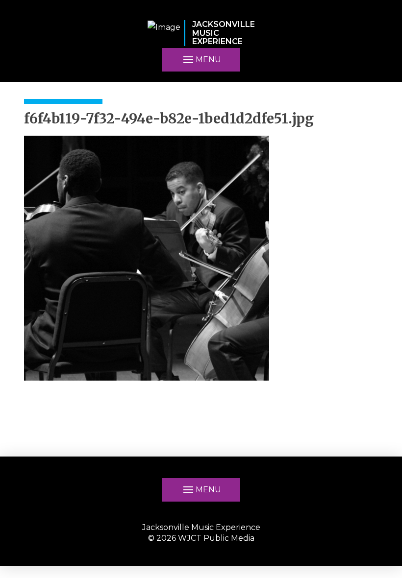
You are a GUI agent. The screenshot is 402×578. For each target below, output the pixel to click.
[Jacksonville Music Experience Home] (164, 33)
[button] (201, 490)
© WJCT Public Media (201, 538)
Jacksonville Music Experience (201, 527)
